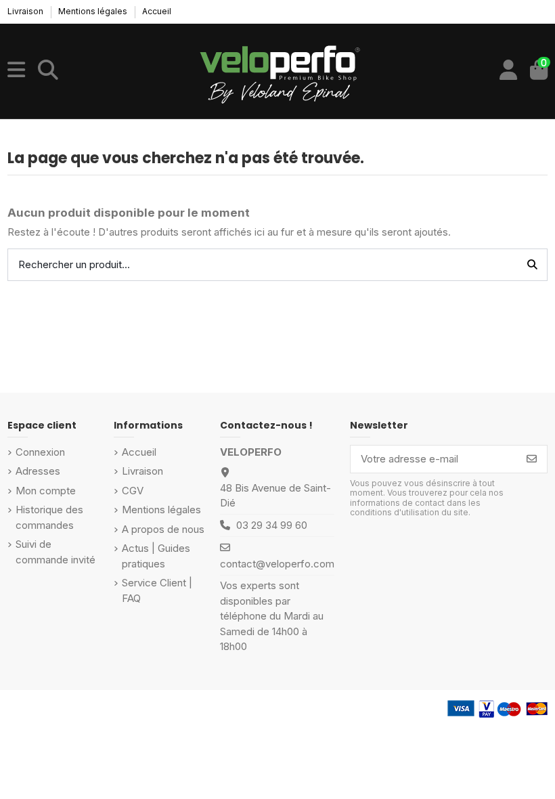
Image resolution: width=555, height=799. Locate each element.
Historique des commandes (49, 517)
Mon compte (46, 490)
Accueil (156, 11)
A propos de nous (163, 529)
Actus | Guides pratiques (156, 556)
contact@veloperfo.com (277, 563)
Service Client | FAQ (157, 590)
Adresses (38, 471)
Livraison (26, 11)
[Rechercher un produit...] (532, 265)
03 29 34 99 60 (271, 525)
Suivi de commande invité (55, 552)
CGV (132, 490)
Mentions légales (93, 11)
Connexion (40, 452)
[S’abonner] (531, 459)
